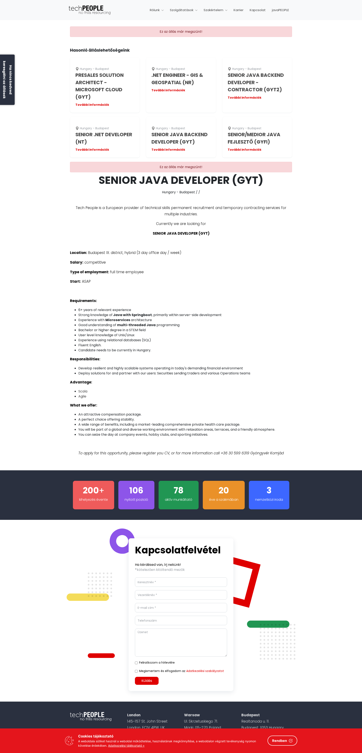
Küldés (146, 680)
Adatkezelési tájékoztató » (126, 745)
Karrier (238, 10)
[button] (157, 10)
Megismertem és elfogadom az (181, 671)
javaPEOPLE (280, 10)
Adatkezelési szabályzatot (205, 671)
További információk (92, 105)
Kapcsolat (258, 10)
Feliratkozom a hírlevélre (157, 662)
